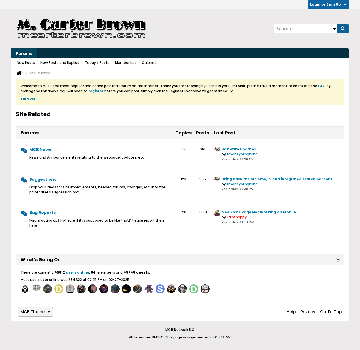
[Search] (343, 28)
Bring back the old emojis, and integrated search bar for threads (284, 179)
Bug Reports (42, 212)
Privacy (308, 312)
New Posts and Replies (59, 62)
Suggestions (42, 179)
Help (291, 312)
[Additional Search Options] (334, 28)
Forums (24, 53)
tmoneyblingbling (242, 154)
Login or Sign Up (325, 4)
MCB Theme (33, 312)
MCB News (40, 149)
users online (77, 272)
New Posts (26, 62)
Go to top (331, 312)
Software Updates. (239, 149)
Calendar (150, 62)
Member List (125, 62)
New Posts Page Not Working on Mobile (259, 212)
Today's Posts (97, 62)
